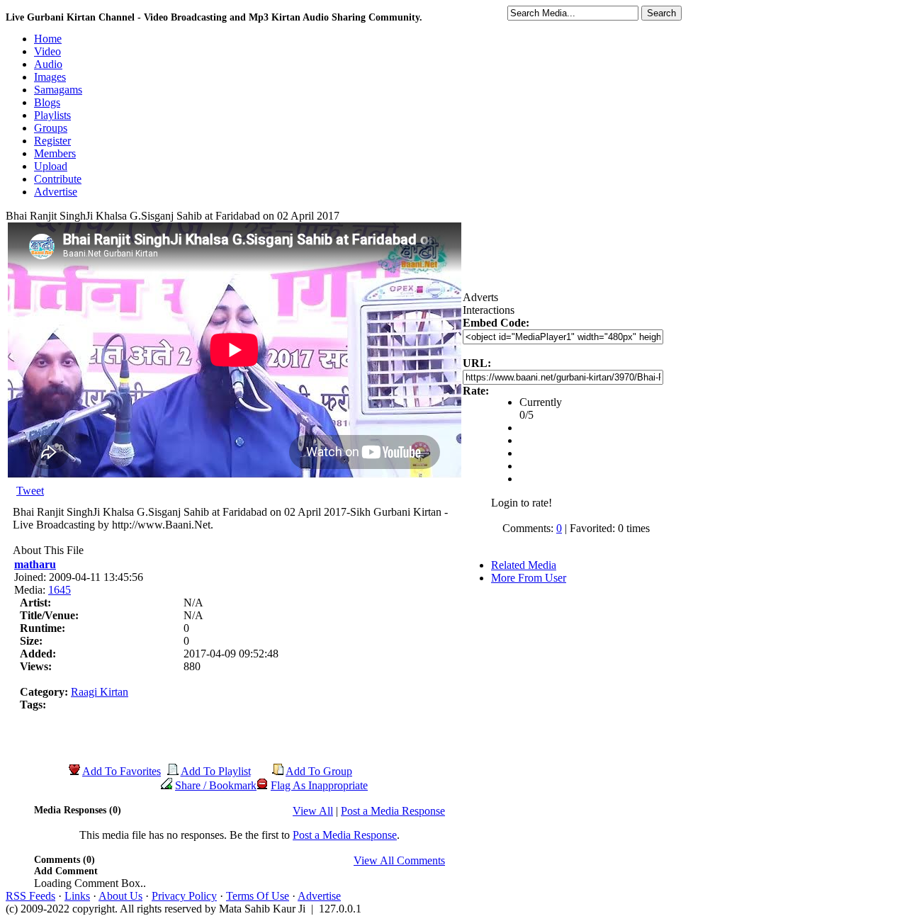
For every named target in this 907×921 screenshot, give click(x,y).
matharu (35, 564)
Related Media (523, 565)
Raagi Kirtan (99, 692)
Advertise (319, 896)
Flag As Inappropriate (319, 785)
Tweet (30, 491)
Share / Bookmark (216, 785)
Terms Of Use (257, 896)
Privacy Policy (184, 896)
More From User (528, 578)
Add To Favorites (121, 771)
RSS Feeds (30, 896)
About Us (120, 896)
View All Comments (399, 860)
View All (313, 811)
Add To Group (319, 771)
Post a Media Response (393, 811)
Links (77, 896)
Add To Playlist (216, 771)
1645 (59, 590)
